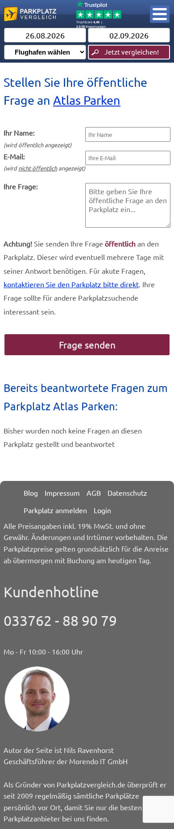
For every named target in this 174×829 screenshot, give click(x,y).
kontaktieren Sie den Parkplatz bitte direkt (71, 284)
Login (102, 510)
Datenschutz (127, 492)
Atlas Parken (86, 100)
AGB (94, 492)
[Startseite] (30, 22)
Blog (31, 492)
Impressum (62, 492)
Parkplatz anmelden (55, 510)
